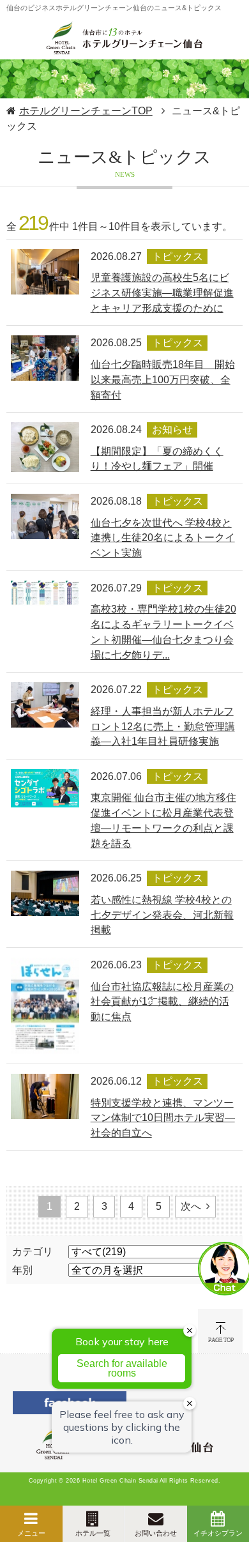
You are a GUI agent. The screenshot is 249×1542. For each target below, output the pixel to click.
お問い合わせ (156, 1533)
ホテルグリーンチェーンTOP (86, 110)
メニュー (31, 1533)
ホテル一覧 (92, 1533)
